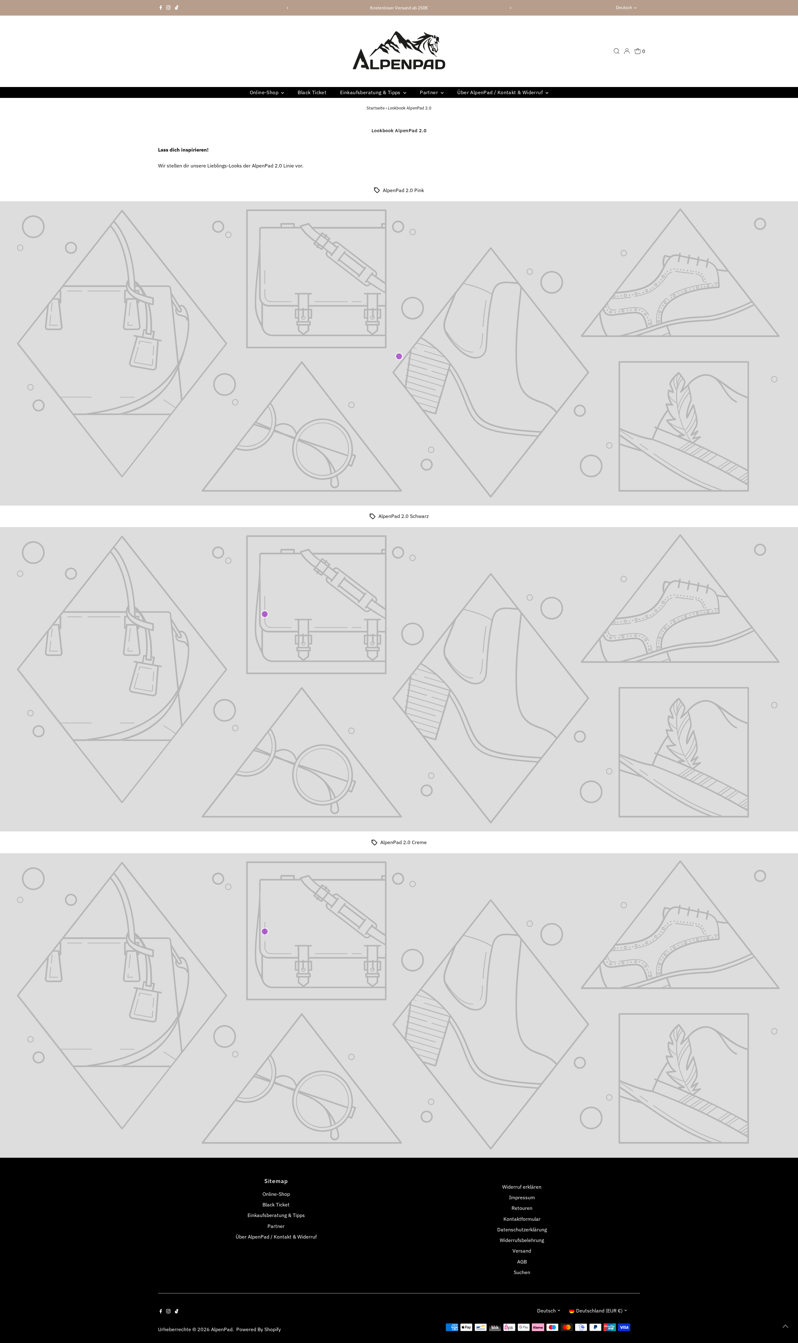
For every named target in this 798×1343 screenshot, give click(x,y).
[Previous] (288, 8)
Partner (429, 92)
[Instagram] (168, 7)
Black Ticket (312, 92)
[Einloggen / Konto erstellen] (627, 51)
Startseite (376, 108)
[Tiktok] (176, 7)
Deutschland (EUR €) (599, 1310)
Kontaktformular (522, 1219)
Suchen (522, 1272)
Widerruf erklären (521, 1187)
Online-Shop (265, 92)
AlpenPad (222, 1329)
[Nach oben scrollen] (785, 1326)
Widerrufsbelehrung (522, 1240)
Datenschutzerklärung (522, 1229)
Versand (521, 1251)
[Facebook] (161, 7)
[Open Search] (616, 51)
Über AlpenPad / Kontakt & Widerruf (500, 92)
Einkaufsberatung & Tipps (371, 92)
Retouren (522, 1208)
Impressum (522, 1197)
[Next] (510, 8)
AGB (522, 1261)
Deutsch (624, 7)
